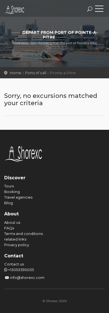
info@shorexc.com (27, 277)
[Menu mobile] (99, 10)
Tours (9, 186)
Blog (8, 203)
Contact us (14, 264)
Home (15, 72)
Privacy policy (16, 245)
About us (12, 222)
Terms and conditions (23, 233)
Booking (12, 191)
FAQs (9, 228)
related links (15, 239)
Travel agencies (18, 197)
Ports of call (35, 72)
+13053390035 (20, 269)
